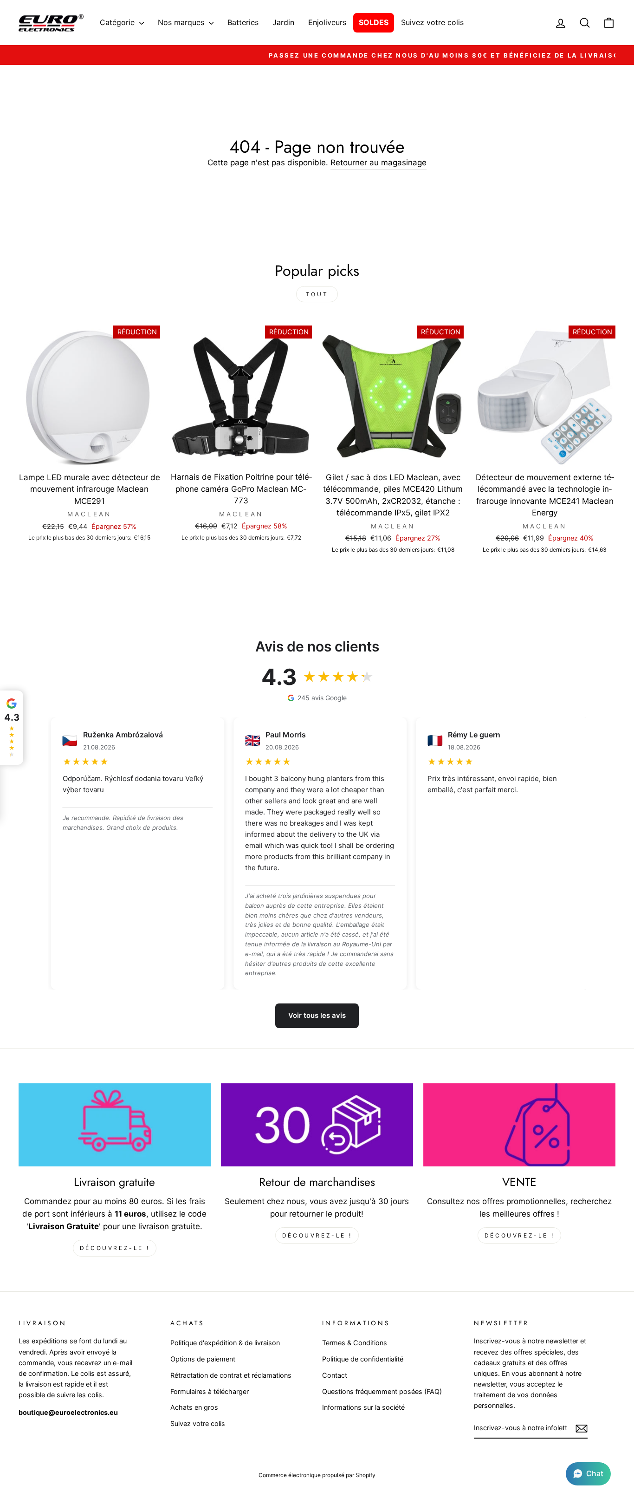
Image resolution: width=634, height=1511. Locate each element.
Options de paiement (202, 1359)
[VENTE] (519, 1124)
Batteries (243, 22)
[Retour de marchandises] (317, 1124)
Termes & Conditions (354, 1343)
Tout (317, 294)
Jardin (283, 22)
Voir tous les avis (317, 1015)
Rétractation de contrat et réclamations (230, 1375)
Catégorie (118, 22)
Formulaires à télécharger (209, 1391)
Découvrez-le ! (114, 1247)
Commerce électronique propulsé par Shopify (317, 1475)
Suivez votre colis (432, 22)
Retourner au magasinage (378, 162)
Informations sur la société (363, 1407)
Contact (334, 1375)
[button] (588, 1474)
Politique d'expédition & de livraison (225, 1343)
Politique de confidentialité (362, 1359)
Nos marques (182, 22)
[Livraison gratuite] (115, 1124)
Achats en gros (194, 1407)
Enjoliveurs (327, 22)
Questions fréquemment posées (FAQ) (382, 1391)
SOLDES (373, 22)
